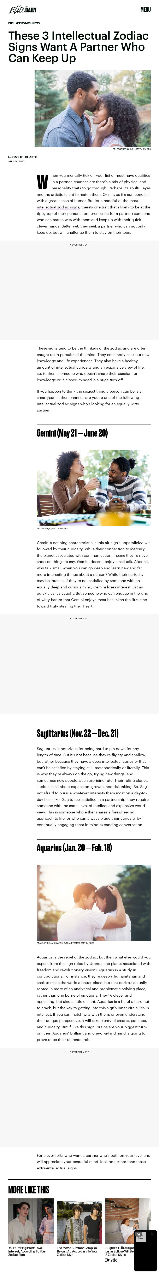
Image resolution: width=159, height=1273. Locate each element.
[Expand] (138, 1234)
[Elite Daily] (22, 9)
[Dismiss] (152, 1234)
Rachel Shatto (24, 157)
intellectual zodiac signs (58, 207)
